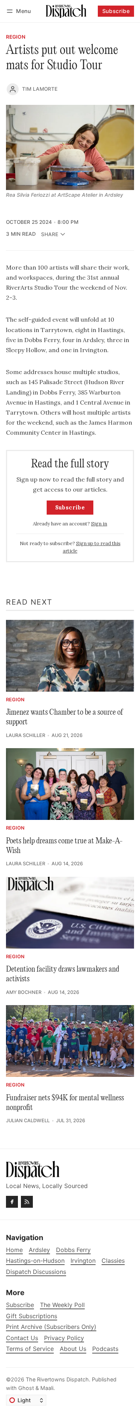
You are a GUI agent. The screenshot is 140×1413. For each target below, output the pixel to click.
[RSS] (27, 1202)
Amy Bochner (23, 992)
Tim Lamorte (39, 89)
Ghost (26, 1388)
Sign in (99, 524)
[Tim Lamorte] (12, 89)
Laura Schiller (25, 735)
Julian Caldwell (28, 1120)
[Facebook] (12, 1202)
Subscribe (116, 11)
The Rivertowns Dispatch (57, 1379)
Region (15, 37)
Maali (46, 1388)
